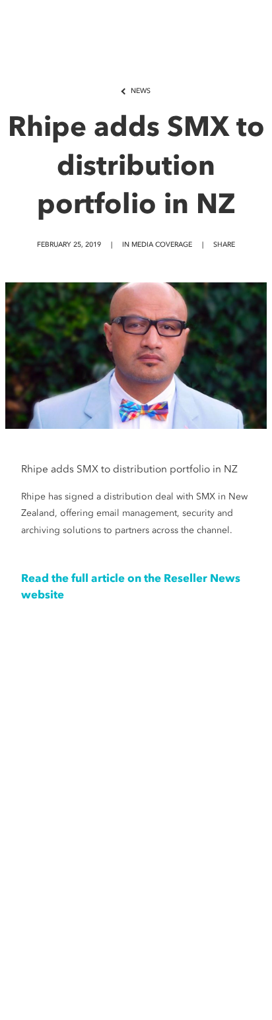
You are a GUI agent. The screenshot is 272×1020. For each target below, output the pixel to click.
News (141, 90)
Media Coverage (161, 244)
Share (224, 244)
